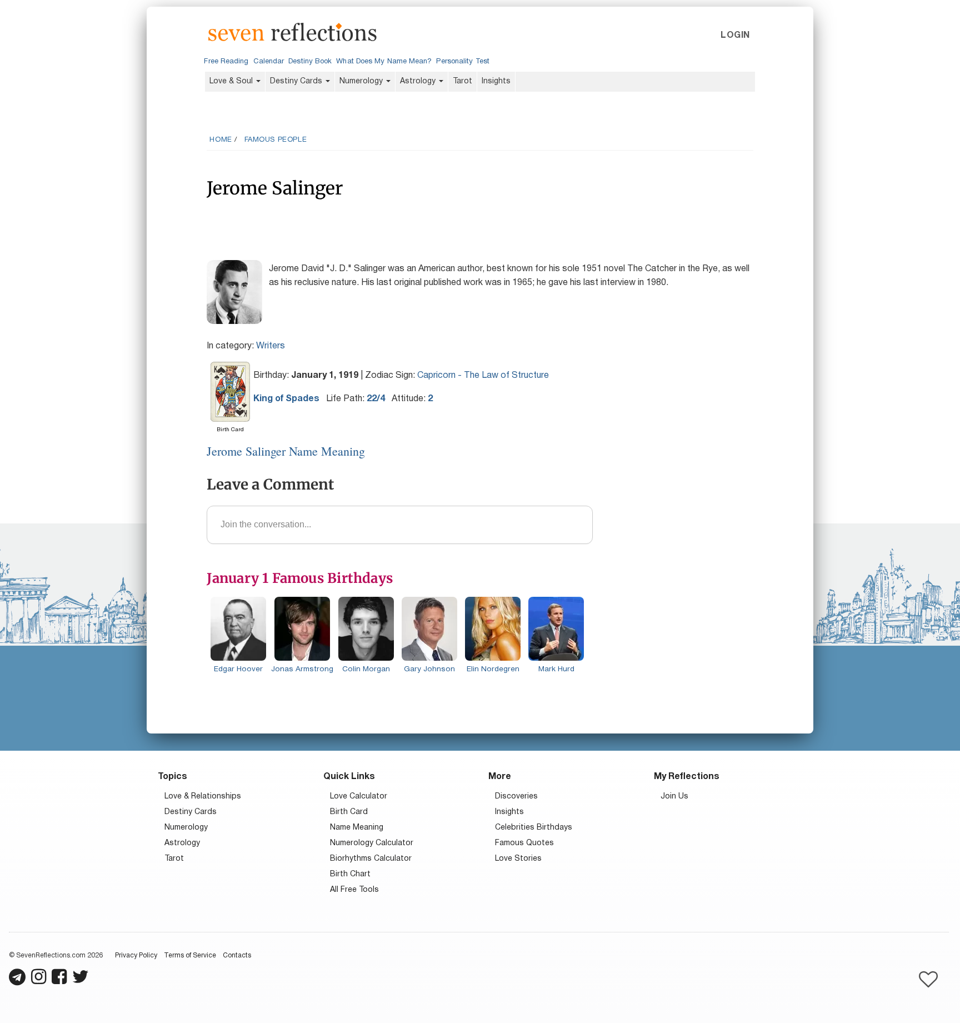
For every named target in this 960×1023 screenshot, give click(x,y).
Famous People (275, 140)
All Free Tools (354, 890)
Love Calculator (358, 796)
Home (220, 140)
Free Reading (226, 61)
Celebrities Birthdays (533, 827)
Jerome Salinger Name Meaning (286, 451)
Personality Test (462, 61)
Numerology (362, 81)
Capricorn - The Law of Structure (483, 376)
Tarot (462, 81)
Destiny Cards (297, 81)
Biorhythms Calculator (371, 858)
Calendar (268, 61)
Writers (270, 346)
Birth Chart (350, 874)
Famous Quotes (524, 843)
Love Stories (518, 858)
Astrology (419, 81)
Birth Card (349, 812)
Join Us (674, 796)
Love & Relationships (202, 796)
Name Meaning (356, 827)
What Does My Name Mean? (384, 61)
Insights (496, 81)
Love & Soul (232, 81)
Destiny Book (310, 61)
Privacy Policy (136, 955)
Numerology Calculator (371, 843)
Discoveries (516, 796)
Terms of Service (190, 955)
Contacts (237, 955)
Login (735, 35)
